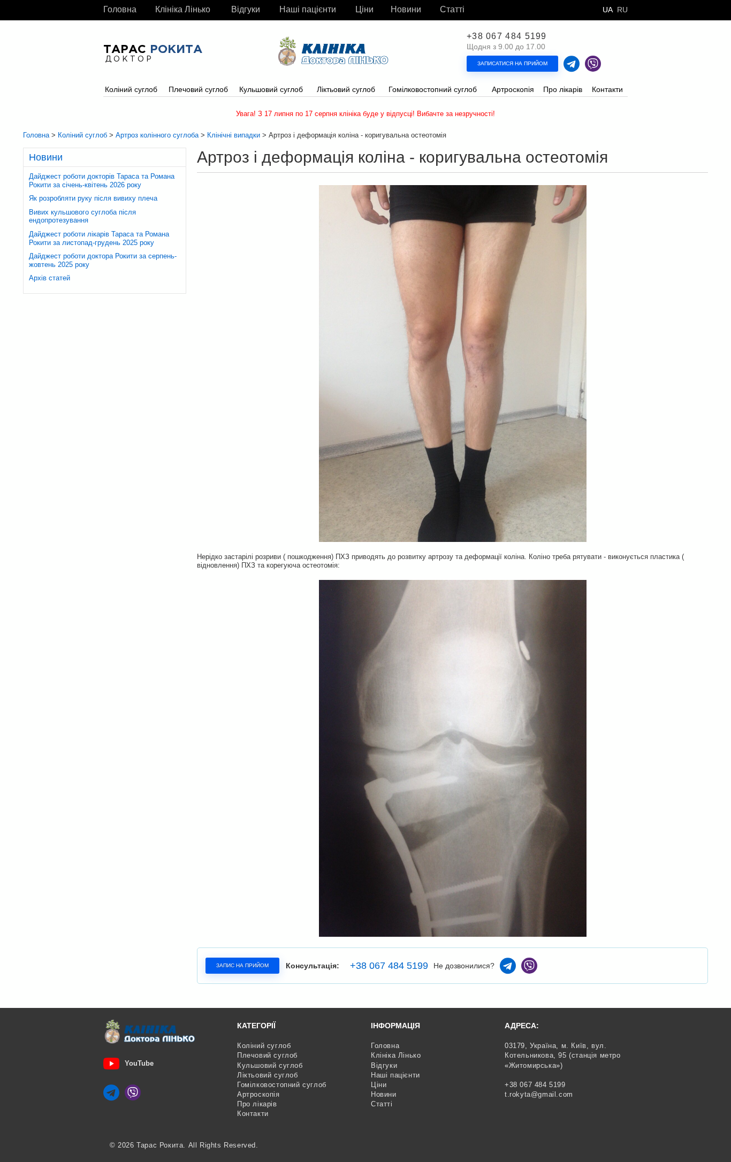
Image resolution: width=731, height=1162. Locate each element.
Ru (622, 9)
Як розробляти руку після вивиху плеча (93, 198)
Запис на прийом (242, 965)
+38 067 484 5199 (507, 36)
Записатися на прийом (512, 63)
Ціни (364, 9)
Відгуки (245, 9)
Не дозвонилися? (463, 965)
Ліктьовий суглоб (267, 1075)
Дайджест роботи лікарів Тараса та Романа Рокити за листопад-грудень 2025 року (99, 238)
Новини (406, 9)
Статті (452, 9)
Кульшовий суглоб (270, 1065)
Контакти (253, 1114)
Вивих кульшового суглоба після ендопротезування (82, 216)
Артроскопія (258, 1094)
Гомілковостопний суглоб (281, 1085)
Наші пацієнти (307, 9)
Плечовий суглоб (267, 1055)
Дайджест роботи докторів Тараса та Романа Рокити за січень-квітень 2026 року (101, 180)
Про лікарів (257, 1104)
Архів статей (49, 278)
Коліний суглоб (264, 1046)
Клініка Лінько (182, 9)
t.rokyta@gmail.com (539, 1094)
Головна (119, 9)
